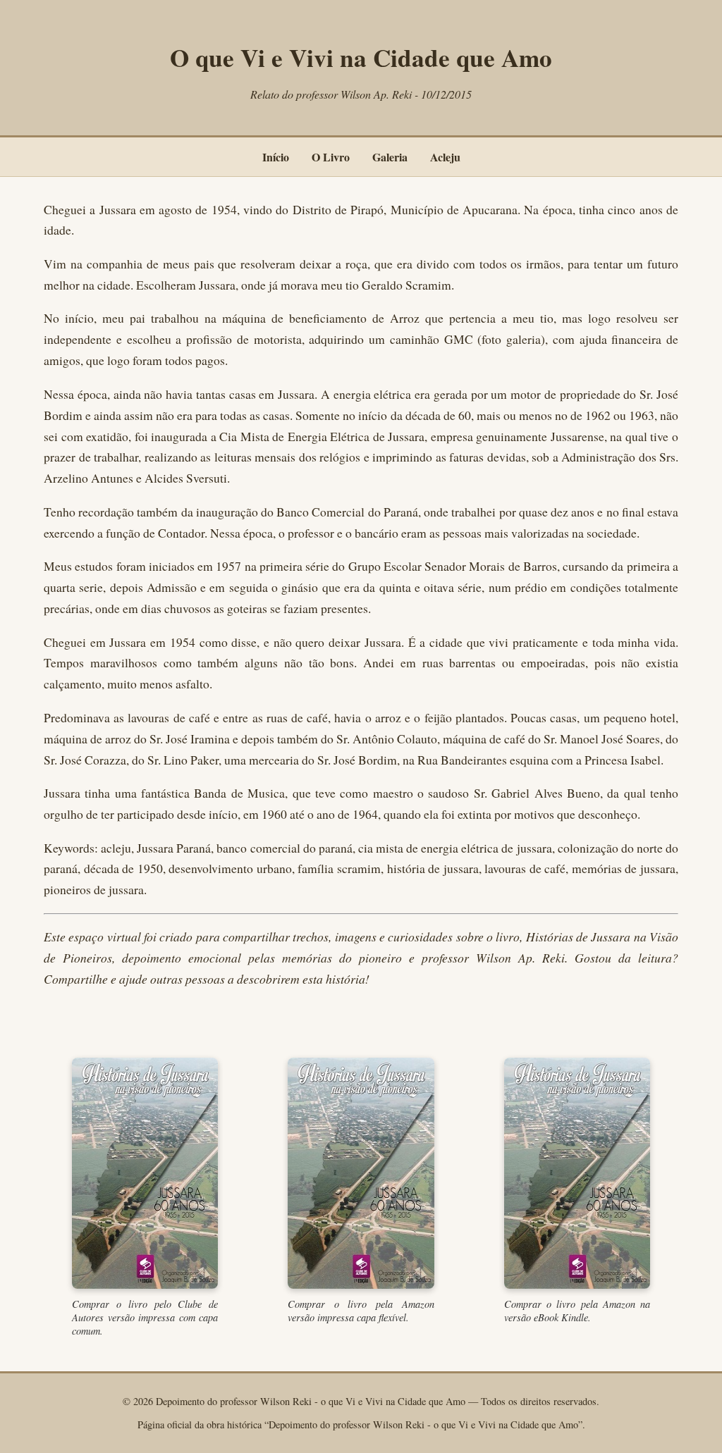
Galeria (390, 157)
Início (275, 157)
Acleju (445, 157)
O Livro (331, 157)
